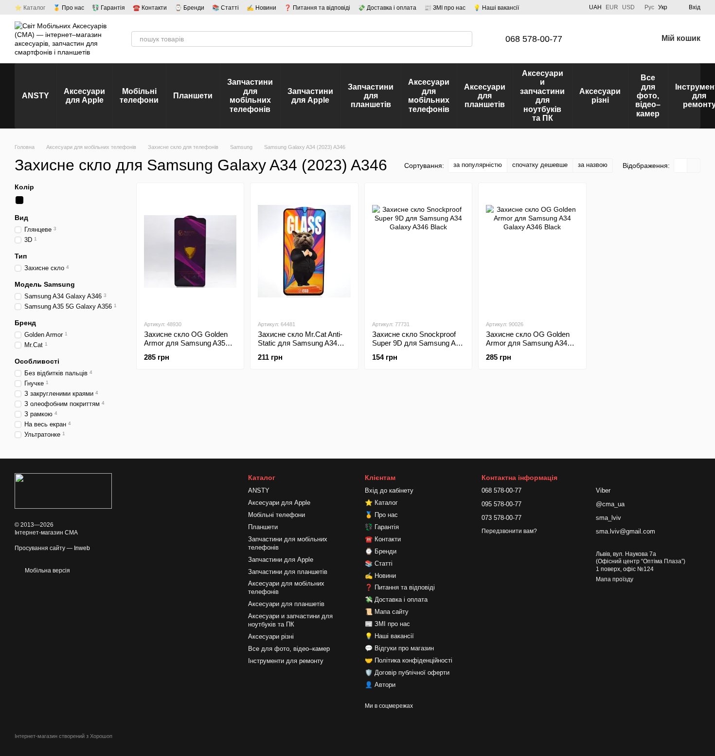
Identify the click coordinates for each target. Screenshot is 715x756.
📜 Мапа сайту (387, 611)
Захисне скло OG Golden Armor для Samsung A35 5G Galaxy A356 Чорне (186, 343)
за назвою (593, 164)
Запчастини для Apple (310, 95)
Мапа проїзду (614, 579)
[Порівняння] (599, 39)
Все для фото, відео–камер (648, 96)
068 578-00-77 (533, 39)
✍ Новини (261, 7)
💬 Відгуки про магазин (399, 648)
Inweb (82, 548)
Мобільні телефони (139, 95)
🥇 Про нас (68, 7)
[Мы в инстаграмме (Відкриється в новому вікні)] (562, 7)
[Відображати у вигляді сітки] (680, 165)
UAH (595, 7)
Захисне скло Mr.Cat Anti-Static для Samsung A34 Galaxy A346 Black (300, 343)
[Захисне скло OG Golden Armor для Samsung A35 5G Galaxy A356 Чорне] (190, 251)
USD (628, 7)
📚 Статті (225, 7)
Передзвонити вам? (509, 531)
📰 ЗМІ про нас (444, 7)
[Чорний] (19, 200)
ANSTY (35, 96)
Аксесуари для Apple (84, 95)
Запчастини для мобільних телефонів (250, 95)
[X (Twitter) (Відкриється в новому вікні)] (573, 7)
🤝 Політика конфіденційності (408, 660)
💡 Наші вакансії (496, 7)
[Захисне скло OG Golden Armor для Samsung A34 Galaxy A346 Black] (532, 251)
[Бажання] (624, 39)
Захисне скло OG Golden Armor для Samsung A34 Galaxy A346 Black (528, 343)
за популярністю (477, 164)
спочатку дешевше (540, 164)
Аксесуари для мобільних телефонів (428, 95)
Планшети (193, 96)
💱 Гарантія (108, 7)
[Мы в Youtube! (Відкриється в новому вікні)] (550, 7)
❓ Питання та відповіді (317, 7)
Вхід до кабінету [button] (389, 490)
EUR (612, 7)
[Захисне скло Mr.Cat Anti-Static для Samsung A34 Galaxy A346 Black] (304, 251)
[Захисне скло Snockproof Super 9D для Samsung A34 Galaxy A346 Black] (418, 251)
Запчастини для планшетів (370, 96)
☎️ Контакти (150, 7)
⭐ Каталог (30, 7)
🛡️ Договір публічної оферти (407, 672)
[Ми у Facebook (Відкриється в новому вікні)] (538, 7)
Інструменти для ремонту (285, 660)
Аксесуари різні (600, 95)
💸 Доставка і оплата (387, 7)
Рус (649, 7)
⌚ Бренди (189, 7)
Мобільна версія (46, 570)
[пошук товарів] (464, 39)
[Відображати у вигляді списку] (693, 165)
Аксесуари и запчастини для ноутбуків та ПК (542, 95)
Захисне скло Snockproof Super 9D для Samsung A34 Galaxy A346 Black (418, 343)
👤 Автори (380, 684)
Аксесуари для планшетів (484, 96)
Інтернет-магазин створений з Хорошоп (63, 736)
